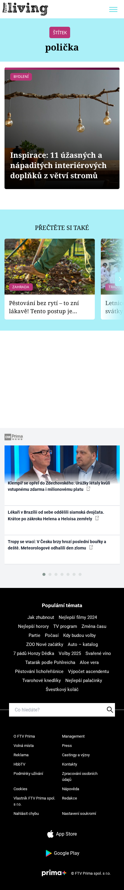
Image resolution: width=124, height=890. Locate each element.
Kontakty (69, 764)
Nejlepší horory (33, 626)
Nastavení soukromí (79, 813)
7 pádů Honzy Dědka (33, 653)
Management (73, 736)
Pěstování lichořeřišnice (39, 671)
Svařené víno (98, 653)
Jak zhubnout (40, 617)
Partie (34, 635)
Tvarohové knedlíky (41, 680)
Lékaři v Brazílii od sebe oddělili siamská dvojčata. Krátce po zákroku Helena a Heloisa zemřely (56, 515)
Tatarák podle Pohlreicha (50, 662)
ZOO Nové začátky (44, 644)
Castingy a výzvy (76, 755)
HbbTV (19, 764)
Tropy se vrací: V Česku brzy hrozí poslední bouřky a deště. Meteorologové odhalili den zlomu (57, 544)
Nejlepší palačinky (83, 680)
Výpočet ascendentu (88, 671)
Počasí (52, 635)
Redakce (69, 798)
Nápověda (70, 789)
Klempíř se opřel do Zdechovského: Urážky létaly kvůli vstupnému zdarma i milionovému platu (59, 486)
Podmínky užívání (28, 773)
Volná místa (24, 745)
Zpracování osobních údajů (80, 776)
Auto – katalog (83, 644)
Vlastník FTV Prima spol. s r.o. (34, 801)
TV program (65, 626)
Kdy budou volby (79, 635)
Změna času (94, 626)
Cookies (20, 789)
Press (67, 745)
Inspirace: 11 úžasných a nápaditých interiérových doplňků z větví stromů (58, 165)
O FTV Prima (24, 736)
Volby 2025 (70, 653)
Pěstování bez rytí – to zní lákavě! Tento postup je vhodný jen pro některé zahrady (44, 307)
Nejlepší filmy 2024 (78, 617)
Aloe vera (89, 662)
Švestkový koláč (62, 689)
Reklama (21, 755)
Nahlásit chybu (26, 813)
